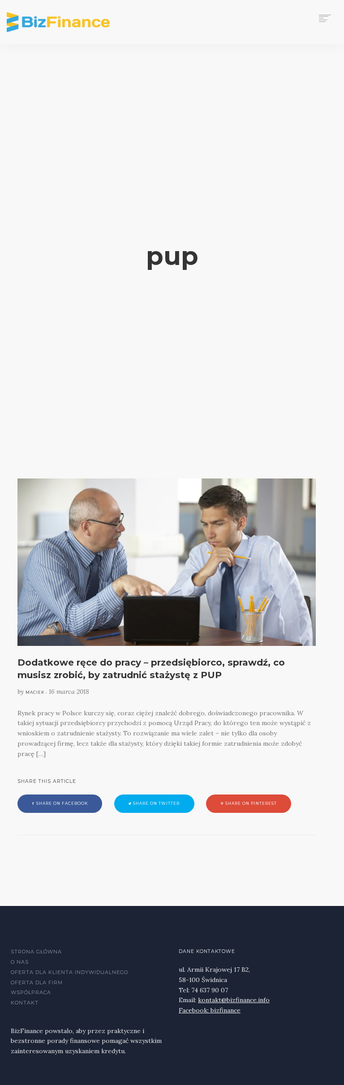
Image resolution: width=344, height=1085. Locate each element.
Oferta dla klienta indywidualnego (69, 972)
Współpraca (31, 992)
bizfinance (226, 1010)
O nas (20, 962)
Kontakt (25, 1003)
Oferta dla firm (37, 982)
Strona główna (36, 951)
